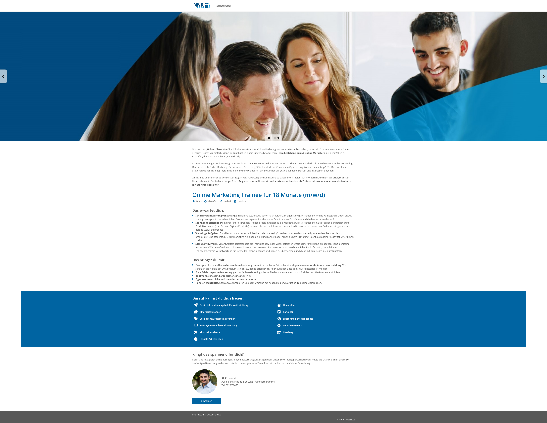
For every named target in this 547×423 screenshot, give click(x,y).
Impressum (198, 414)
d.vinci (351, 419)
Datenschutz (214, 414)
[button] (3, 76)
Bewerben (206, 400)
